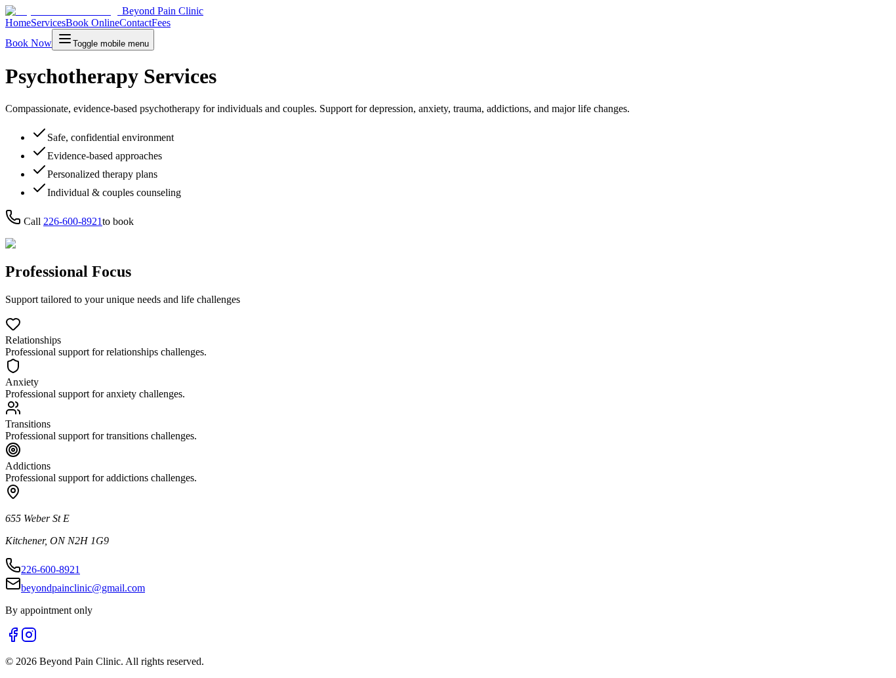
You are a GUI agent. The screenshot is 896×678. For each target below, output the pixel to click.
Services (48, 22)
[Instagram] (29, 639)
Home (18, 22)
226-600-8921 (72, 221)
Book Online (92, 22)
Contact (135, 22)
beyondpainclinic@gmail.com (83, 587)
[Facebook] (13, 639)
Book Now (28, 43)
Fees (161, 22)
